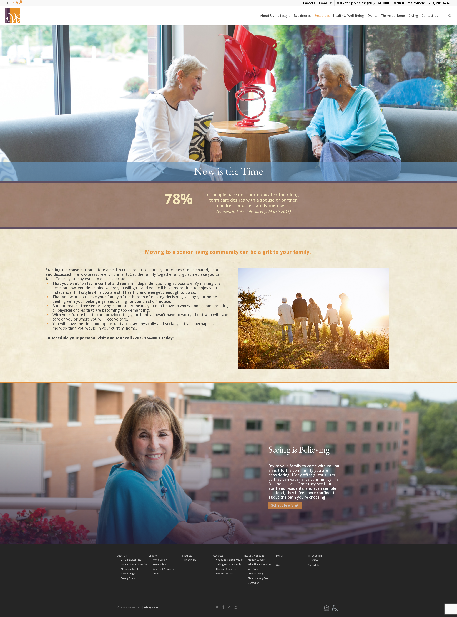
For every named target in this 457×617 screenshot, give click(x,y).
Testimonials (159, 564)
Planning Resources (226, 569)
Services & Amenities (163, 569)
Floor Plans (190, 560)
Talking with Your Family (228, 564)
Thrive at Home (316, 556)
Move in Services (224, 573)
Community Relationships (134, 564)
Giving (279, 565)
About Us (122, 556)
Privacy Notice (151, 607)
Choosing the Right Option (229, 560)
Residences (186, 556)
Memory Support (256, 560)
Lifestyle (153, 556)
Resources (218, 556)
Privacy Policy (128, 578)
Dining (156, 573)
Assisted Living (255, 573)
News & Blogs (128, 573)
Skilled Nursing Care (258, 578)
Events (279, 556)
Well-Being (253, 569)
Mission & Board (129, 569)
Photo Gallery (160, 560)
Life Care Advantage (131, 560)
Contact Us (253, 583)
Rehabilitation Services (259, 564)
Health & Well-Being (254, 556)
